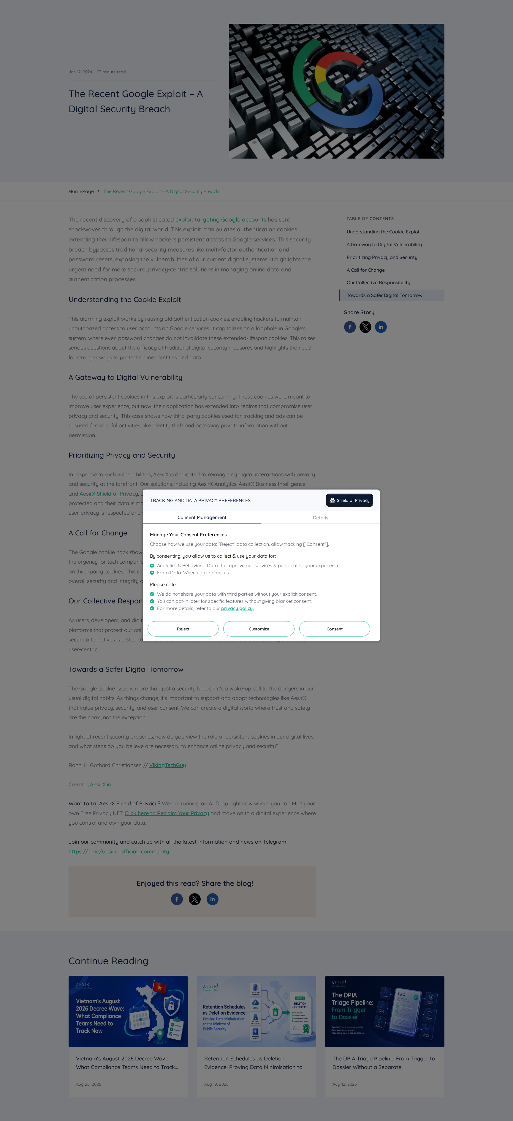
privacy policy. (237, 608)
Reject (183, 628)
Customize (259, 628)
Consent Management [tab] (202, 517)
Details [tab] (320, 517)
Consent (335, 628)
